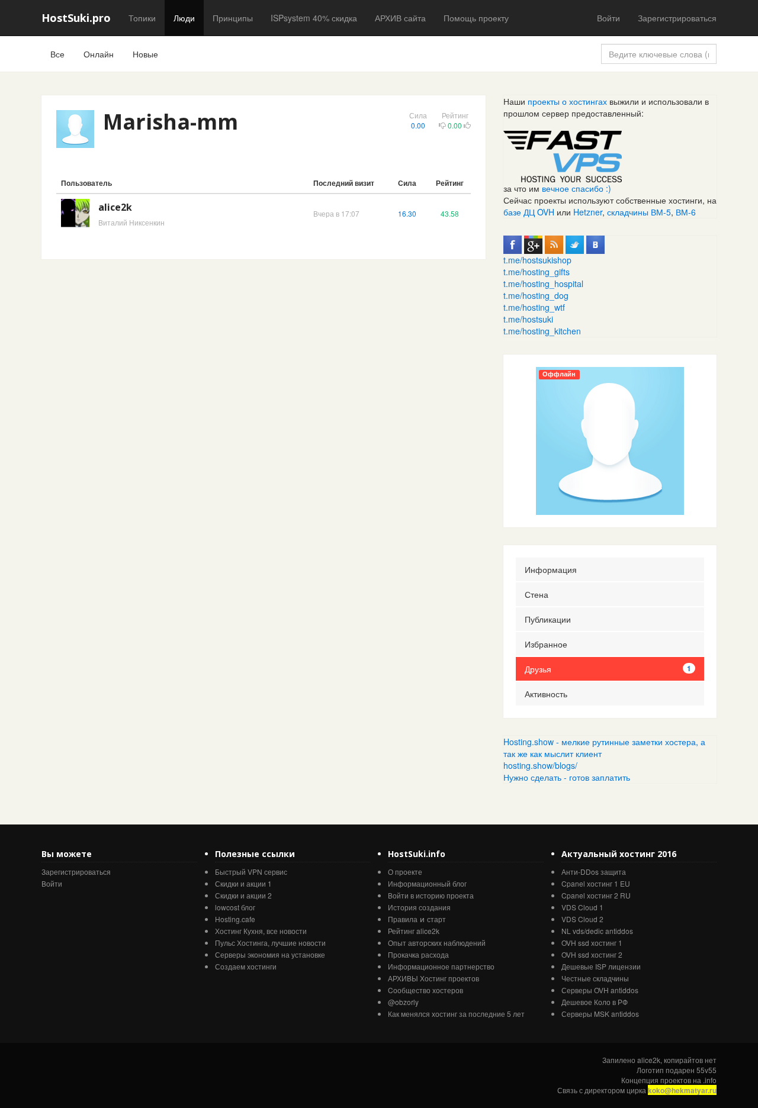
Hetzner (587, 212)
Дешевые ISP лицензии (601, 966)
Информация (551, 569)
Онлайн (98, 54)
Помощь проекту (476, 18)
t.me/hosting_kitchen (542, 331)
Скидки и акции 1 (243, 883)
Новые (145, 54)
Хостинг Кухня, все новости (261, 931)
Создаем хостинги (246, 966)
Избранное (546, 644)
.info (710, 1080)
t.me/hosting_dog (535, 295)
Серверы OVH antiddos (599, 990)
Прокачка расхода (418, 954)
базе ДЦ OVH (528, 212)
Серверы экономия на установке (270, 954)
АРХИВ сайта (400, 18)
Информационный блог (427, 883)
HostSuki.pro (76, 18)
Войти (608, 18)
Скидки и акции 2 (243, 895)
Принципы (233, 18)
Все (57, 54)
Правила (402, 919)
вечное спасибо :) (576, 188)
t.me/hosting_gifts (536, 272)
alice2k (115, 207)
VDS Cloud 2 (582, 919)
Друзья (608, 669)
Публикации (548, 619)
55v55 (706, 1070)
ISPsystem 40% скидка (314, 18)
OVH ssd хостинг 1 (591, 943)
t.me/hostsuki (528, 319)
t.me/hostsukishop (537, 260)
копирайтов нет (690, 1060)
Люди (184, 18)
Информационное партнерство (441, 966)
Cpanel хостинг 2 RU (596, 895)
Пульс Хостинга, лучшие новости (270, 943)
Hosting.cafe (235, 919)
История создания (419, 907)
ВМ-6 (686, 212)
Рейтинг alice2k (413, 931)
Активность (546, 694)
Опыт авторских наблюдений (437, 943)
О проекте (405, 872)
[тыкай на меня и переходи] (562, 155)
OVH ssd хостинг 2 (591, 954)
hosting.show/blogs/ (540, 765)
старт (436, 919)
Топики (142, 18)
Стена (536, 594)
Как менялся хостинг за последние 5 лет (456, 1014)
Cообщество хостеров (425, 990)
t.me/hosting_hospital (543, 283)
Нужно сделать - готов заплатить (566, 777)
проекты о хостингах (567, 101)
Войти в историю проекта (431, 895)
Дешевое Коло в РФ (594, 1002)
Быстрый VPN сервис (251, 872)
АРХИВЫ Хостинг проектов (433, 978)
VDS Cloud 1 (582, 907)
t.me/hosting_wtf (534, 307)
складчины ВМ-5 (639, 212)
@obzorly (403, 1002)
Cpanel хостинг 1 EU (595, 883)
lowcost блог (235, 907)
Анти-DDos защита (593, 872)
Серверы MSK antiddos (600, 1014)
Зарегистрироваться (677, 18)
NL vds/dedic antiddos (597, 931)
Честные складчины (595, 978)
